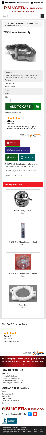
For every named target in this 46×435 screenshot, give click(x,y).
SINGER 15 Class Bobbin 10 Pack (23, 273)
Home (7, 23)
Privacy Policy (36, 430)
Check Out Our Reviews (10, 400)
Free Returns (6, 398)
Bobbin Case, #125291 (23, 210)
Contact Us (5, 396)
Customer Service (8, 394)
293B (36, 23)
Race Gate (23, 304)
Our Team (5, 403)
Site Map (41, 430)
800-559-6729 (7, 380)
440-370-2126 (18, 380)
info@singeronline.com (14, 383)
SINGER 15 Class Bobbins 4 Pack (23, 242)
